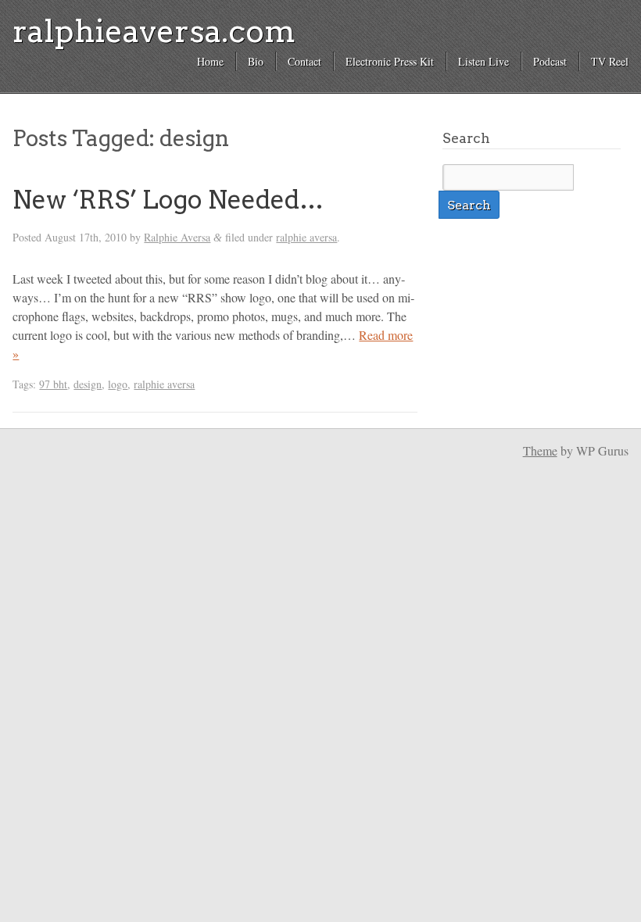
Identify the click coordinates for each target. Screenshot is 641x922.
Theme (540, 450)
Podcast (550, 61)
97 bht (53, 384)
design (87, 384)
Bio (255, 61)
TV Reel (609, 61)
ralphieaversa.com (154, 31)
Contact (304, 61)
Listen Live (483, 61)
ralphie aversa (306, 237)
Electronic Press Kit (390, 61)
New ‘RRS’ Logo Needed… (168, 199)
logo (117, 384)
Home (210, 61)
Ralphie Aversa (177, 237)
